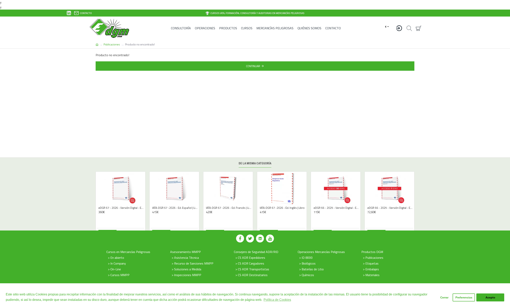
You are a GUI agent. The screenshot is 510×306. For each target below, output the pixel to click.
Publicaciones (112, 44)
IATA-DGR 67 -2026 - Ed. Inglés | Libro (282, 208)
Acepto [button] (490, 297)
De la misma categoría (255, 163)
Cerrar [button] (444, 297)
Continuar (253, 66)
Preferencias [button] (463, 297)
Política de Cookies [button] (277, 299)
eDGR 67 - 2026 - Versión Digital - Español (121, 208)
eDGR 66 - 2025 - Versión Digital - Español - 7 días (390, 208)
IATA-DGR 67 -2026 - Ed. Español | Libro (175, 208)
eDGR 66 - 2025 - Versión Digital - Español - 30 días (336, 208)
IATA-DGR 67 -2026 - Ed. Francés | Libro (229, 208)
